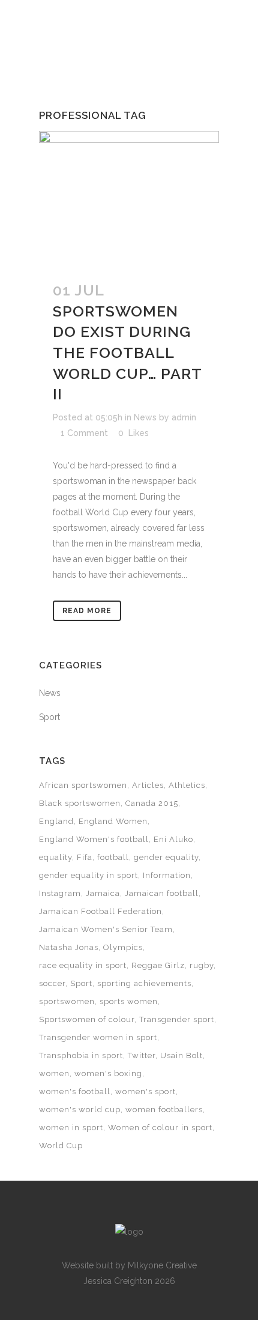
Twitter (141, 1055)
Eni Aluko (173, 839)
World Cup (61, 1145)
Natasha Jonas (68, 947)
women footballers (164, 1109)
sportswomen (67, 1001)
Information (167, 875)
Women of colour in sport (160, 1127)
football (113, 857)
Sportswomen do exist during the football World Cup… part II (127, 352)
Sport (49, 717)
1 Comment (84, 433)
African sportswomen (83, 785)
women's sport (145, 1091)
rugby (202, 965)
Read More (87, 611)
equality (55, 857)
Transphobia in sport (81, 1055)
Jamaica (103, 893)
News (145, 417)
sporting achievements (144, 983)
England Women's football (94, 839)
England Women (113, 821)
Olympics (123, 947)
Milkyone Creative (162, 1265)
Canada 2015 (151, 803)
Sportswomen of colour (86, 1019)
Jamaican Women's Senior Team (106, 929)
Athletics (187, 785)
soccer (52, 983)
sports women (129, 1001)
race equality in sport (83, 965)
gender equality (166, 857)
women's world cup (80, 1109)
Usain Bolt (181, 1055)
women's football (74, 1091)
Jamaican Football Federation (100, 911)
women (54, 1073)
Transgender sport (176, 1019)
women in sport (71, 1127)
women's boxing (108, 1073)
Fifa (84, 857)
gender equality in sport (88, 875)
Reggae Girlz (158, 965)
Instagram (60, 893)
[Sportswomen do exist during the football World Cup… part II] (129, 198)
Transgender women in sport (98, 1037)
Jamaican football (162, 893)
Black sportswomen (80, 803)
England (56, 821)
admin (184, 417)
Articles (148, 785)
